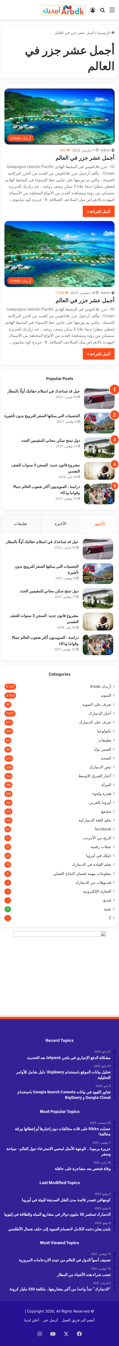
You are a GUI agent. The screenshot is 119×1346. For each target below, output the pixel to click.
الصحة (106, 758)
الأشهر (99, 523)
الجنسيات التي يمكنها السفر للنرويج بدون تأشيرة (42, 415)
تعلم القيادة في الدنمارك (91, 864)
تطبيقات (104, 740)
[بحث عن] (102, 12)
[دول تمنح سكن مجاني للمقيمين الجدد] (99, 447)
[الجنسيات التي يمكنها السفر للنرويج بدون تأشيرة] (99, 423)
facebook (103, 829)
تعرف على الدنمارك (95, 722)
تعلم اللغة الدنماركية (95, 820)
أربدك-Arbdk (100, 686)
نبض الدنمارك (100, 767)
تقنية (107, 909)
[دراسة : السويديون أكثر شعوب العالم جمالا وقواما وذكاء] (99, 494)
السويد (106, 695)
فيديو (107, 900)
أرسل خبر (50, 1320)
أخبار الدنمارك (100, 713)
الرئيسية (104, 32)
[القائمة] (112, 12)
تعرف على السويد (96, 704)
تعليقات (20, 523)
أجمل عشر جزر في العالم (85, 157)
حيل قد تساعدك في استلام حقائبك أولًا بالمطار (43, 391)
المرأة (106, 784)
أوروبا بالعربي (100, 802)
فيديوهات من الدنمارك (93, 882)
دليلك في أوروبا (98, 855)
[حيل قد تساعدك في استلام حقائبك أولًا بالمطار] (99, 398)
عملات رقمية (100, 846)
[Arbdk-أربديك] (64, 10)
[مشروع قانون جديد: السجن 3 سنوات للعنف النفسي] (99, 471)
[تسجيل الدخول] (92, 12)
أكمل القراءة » (98, 211)
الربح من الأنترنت (97, 838)
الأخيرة (60, 523)
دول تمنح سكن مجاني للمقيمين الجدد (50, 440)
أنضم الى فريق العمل (78, 1320)
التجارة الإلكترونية (97, 891)
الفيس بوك (102, 749)
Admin (105, 150)
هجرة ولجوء (101, 793)
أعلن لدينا (31, 1320)
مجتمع (106, 811)
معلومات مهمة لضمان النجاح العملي (82, 873)
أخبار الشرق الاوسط (94, 776)
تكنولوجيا (104, 731)
